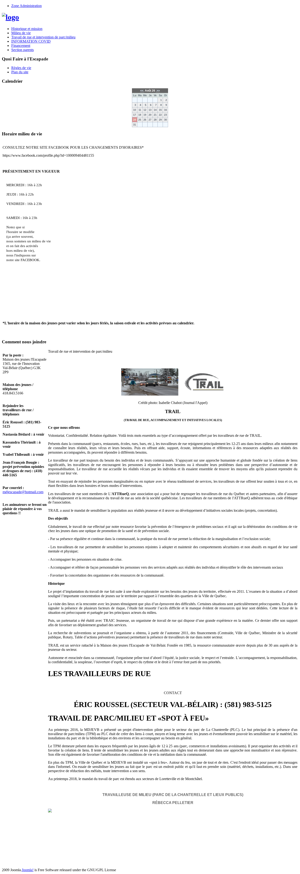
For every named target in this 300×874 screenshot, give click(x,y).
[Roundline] (10, 17)
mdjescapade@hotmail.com (23, 492)
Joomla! (28, 870)
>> (158, 90)
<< (142, 90)
